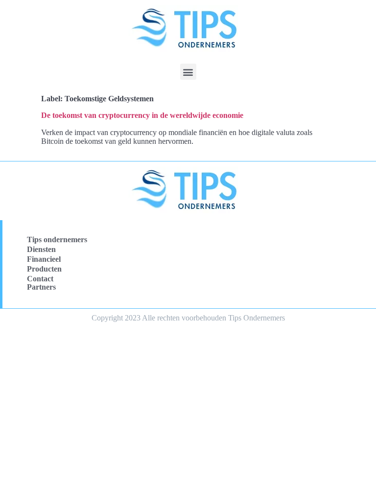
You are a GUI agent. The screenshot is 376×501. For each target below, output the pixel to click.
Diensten (41, 249)
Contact (40, 278)
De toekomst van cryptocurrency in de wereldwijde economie (142, 115)
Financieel (44, 259)
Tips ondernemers (57, 239)
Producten (44, 269)
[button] (188, 72)
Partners (41, 287)
